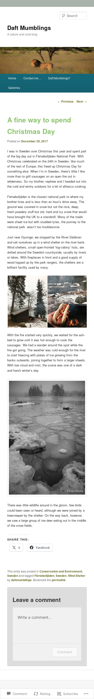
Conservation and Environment (61, 571)
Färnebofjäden (44, 575)
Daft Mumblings (29, 27)
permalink (59, 580)
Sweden (12, 575)
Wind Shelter (76, 575)
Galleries (14, 88)
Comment (64, 652)
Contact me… (32, 78)
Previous (66, 101)
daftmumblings (21, 580)
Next (82, 101)
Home (12, 78)
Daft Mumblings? (59, 78)
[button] (27, 301)
